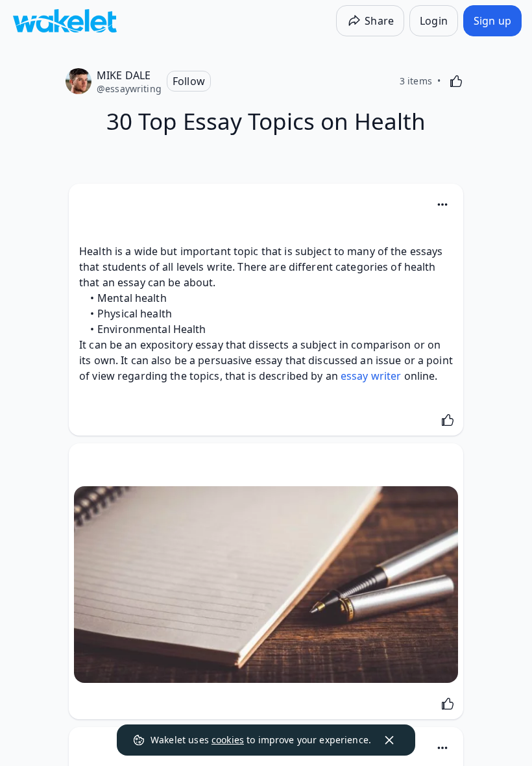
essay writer (371, 376)
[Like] (456, 81)
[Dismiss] (389, 740)
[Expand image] (266, 584)
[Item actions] (442, 204)
